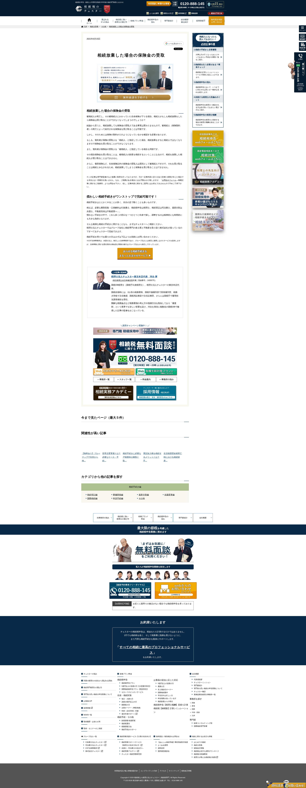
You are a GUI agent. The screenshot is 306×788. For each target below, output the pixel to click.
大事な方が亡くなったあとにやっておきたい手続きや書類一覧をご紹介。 (207, 57)
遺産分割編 (144, 495)
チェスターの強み (90, 674)
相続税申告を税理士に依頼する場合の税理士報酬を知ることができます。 (207, 122)
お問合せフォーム (169, 180)
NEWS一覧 (88, 715)
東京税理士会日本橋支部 (123, 280)
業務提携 (194, 13)
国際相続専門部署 (200, 726)
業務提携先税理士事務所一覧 (205, 694)
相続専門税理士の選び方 (93, 687)
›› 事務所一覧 (103, 379)
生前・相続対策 (124, 695)
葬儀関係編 (118, 495)
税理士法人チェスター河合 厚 (134, 276)
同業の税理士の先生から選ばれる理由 (98, 681)
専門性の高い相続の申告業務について (98, 694)
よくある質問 (154, 13)
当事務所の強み (103, 518)
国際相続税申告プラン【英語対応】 (135, 689)
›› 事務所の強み (166, 379)
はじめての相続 (200, 742)
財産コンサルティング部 (203, 723)
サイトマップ (174, 771)
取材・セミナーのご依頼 (93, 728)
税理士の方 (167, 13)
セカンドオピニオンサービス (132, 692)
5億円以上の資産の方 (166, 683)
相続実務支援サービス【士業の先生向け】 (136, 736)
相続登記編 (92, 495)
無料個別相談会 (163, 751)
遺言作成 (128, 714)
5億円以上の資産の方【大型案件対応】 (136, 686)
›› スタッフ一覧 (124, 379)
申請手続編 (118, 498)
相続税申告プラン (128, 683)
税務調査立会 (127, 726)
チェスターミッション (202, 682)
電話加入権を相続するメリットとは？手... (152, 457)
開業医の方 (126, 705)
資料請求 (161, 748)
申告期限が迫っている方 (167, 698)
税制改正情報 (199, 748)
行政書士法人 (94, 742)
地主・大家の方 (127, 699)
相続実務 (129, 751)
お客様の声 (88, 701)
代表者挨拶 (198, 679)
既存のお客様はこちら (303, 68)
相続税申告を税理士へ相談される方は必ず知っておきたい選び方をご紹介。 (207, 107)
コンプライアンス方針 (148, 771)
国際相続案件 (163, 692)
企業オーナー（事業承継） (132, 708)
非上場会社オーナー (165, 689)
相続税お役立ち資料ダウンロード (206, 751)
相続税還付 (126, 723)
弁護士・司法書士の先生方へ (132, 748)
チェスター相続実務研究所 (132, 754)
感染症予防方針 (217, 13)
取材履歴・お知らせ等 (92, 722)
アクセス (163, 771)
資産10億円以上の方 (129, 702)
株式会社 (93, 751)
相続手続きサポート (129, 729)
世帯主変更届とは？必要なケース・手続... (111, 457)
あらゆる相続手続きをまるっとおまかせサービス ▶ (135, 253)
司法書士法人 (94, 745)
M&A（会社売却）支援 (130, 711)
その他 (142, 498)
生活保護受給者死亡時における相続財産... (173, 457)
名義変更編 (169, 495)
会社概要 (203, 518)
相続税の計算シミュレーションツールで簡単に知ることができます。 (207, 74)
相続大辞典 (198, 745)
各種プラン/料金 (143, 517)
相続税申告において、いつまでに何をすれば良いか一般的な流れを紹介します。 (207, 89)
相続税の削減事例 (200, 754)
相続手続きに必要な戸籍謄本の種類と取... (132, 457)
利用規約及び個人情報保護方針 (126, 771)
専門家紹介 (183, 518)
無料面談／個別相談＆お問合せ (167, 736)
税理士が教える (205, 757)
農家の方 (161, 686)
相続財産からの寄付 (165, 701)
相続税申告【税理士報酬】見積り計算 (171, 705)
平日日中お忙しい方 (165, 695)
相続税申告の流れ (163, 517)
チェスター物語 (200, 691)
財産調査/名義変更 (128, 720)
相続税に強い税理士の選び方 (123, 517)
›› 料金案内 (145, 379)
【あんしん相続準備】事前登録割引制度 (173, 742)
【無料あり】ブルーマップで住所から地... (91, 457)
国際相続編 (92, 498)
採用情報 (181, 13)
